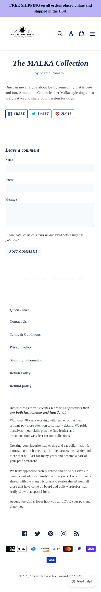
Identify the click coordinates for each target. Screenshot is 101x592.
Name (9, 159)
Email (9, 180)
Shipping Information (26, 360)
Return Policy (20, 373)
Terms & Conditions (25, 334)
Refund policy (21, 386)
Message (11, 199)
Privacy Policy (21, 347)
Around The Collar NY (43, 576)
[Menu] (92, 33)
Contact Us (18, 321)
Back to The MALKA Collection (54, 278)
